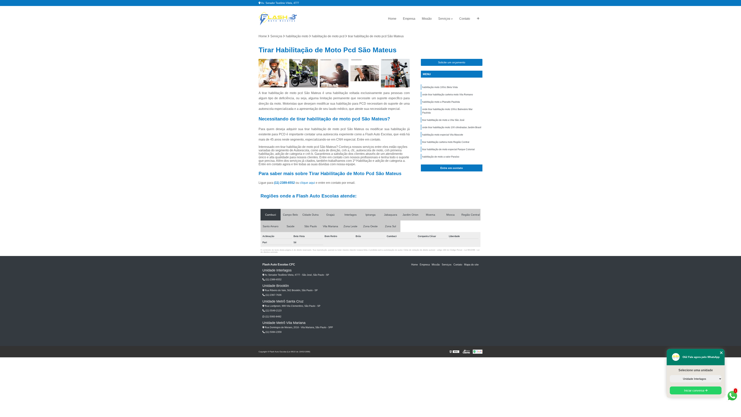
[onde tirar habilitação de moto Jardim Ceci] (303, 73)
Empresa (409, 18)
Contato (464, 18)
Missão (427, 18)
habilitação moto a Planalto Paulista (441, 102)
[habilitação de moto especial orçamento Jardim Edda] (364, 73)
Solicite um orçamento (451, 62)
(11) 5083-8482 (273, 316)
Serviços (444, 18)
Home (392, 18)
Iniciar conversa (694, 390)
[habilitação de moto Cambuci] (273, 73)
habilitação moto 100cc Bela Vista (440, 87)
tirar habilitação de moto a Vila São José (443, 120)
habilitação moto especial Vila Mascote (442, 134)
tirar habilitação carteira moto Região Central (445, 142)
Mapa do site (471, 264)
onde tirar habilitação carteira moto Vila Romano (447, 94)
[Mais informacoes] (478, 19)
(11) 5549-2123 (273, 310)
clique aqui (307, 182)
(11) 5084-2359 (273, 332)
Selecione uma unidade (695, 370)
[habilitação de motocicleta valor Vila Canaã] (334, 73)
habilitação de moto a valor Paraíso (440, 156)
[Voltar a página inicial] (278, 18)
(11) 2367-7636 (273, 295)
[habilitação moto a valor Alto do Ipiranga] (395, 73)
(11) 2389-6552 (285, 182)
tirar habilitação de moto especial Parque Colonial (448, 149)
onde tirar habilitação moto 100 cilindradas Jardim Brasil (451, 127)
